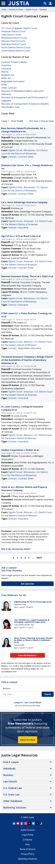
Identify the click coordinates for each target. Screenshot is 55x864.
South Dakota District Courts (15, 50)
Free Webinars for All (13, 595)
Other (4, 84)
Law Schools (10, 781)
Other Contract (8, 87)
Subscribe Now (27, 739)
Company (27, 839)
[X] (37, 823)
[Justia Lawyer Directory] (41, 823)
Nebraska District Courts (13, 44)
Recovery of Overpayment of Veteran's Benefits (25, 103)
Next (39, 557)
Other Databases (12, 801)
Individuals (9, 768)
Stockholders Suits (10, 107)
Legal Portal (27, 835)
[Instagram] (25, 823)
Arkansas (28, 221)
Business (8, 775)
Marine (5, 71)
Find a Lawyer (9, 682)
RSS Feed (33, 121)
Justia (31, 817)
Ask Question (27, 583)
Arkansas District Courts (13, 31)
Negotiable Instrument (12, 81)
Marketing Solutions (14, 807)
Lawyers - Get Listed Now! (27, 702)
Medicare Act (7, 74)
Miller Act (6, 78)
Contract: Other (26, 156)
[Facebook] (21, 823)
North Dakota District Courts (15, 47)
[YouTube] (17, 823)
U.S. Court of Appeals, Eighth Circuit (19, 28)
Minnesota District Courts (14, 37)
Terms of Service (27, 849)
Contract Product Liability (14, 62)
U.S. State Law (11, 794)
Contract (12, 156)
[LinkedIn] (14, 823)
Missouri (28, 341)
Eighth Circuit (15, 150)
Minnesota (29, 150)
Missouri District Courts (13, 41)
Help (27, 844)
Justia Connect (27, 830)
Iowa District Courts (11, 34)
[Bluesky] (33, 823)
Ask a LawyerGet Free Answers (11, 569)
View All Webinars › (27, 655)
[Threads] (29, 823)
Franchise (6, 65)
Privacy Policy (27, 854)
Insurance (6, 68)
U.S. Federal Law (12, 788)
